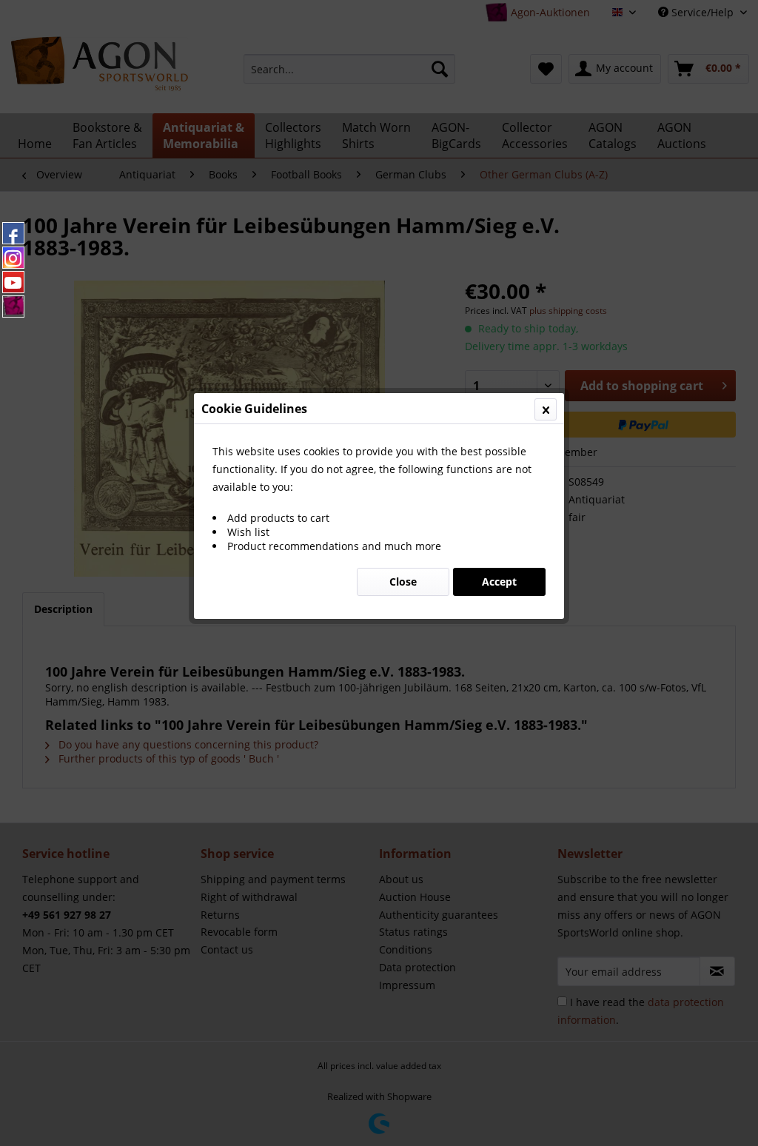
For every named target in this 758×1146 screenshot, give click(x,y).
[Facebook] (13, 233)
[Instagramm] (13, 258)
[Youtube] (13, 282)
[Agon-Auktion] (13, 306)
